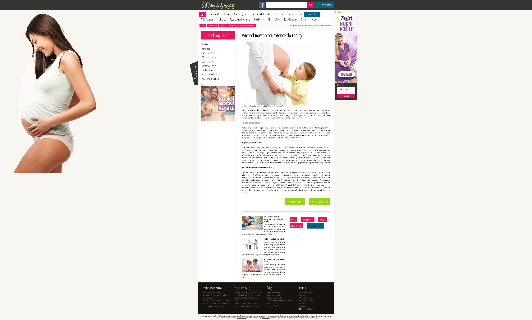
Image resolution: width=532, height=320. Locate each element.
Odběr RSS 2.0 (307, 309)
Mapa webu (303, 303)
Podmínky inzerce (305, 298)
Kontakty (302, 295)
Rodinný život (312, 14)
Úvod (202, 25)
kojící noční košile (302, 316)
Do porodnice (327, 316)
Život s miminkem (295, 14)
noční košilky (241, 318)
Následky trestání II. (274, 292)
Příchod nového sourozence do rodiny (242, 25)
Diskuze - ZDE (296, 225)
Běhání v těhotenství (274, 298)
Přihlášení (326, 5)
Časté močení (272, 306)
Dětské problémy (209, 57)
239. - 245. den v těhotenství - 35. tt (248, 303)
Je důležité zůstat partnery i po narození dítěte (273, 219)
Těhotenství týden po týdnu (234, 14)
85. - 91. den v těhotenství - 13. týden (217, 301)
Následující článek (320, 202)
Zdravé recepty (290, 19)
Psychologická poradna (240, 19)
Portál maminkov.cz (306, 292)
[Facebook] (262, 7)
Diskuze (304, 19)
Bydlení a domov (208, 53)
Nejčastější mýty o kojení (212, 292)
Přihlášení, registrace (306, 301)
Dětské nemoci (208, 61)
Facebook (302, 306)
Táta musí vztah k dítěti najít (274, 260)
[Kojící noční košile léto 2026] (218, 120)
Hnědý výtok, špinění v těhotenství (247, 295)
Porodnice (278, 14)
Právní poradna (207, 19)
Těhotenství (214, 14)
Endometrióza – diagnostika (213, 306)
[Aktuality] (193, 85)
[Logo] (218, 10)
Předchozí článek (295, 202)
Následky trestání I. (274, 295)
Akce (314, 19)
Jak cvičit (222, 19)
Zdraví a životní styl (209, 74)
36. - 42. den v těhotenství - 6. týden (248, 306)
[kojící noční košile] (346, 82)
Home (293, 219)
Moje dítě (206, 48)
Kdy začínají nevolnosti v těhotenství (248, 292)
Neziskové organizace (210, 78)
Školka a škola (207, 70)
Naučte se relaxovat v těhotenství (215, 303)
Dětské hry (259, 19)
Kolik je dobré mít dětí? (274, 239)
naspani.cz (266, 318)
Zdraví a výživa (274, 19)
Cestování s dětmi (209, 65)
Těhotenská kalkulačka (260, 14)
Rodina (223, 25)
